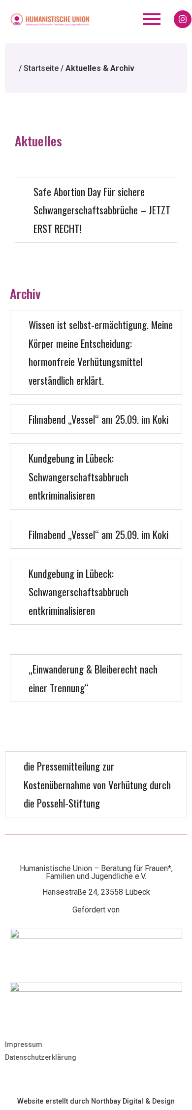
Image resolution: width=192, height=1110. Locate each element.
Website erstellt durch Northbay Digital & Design (96, 1101)
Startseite (41, 68)
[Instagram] (183, 19)
